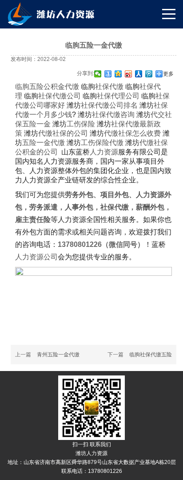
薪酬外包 (150, 207)
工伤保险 (73, 124)
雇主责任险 (33, 219)
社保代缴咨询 (106, 114)
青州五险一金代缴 (58, 354)
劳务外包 (79, 194)
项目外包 (114, 194)
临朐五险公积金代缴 (47, 86)
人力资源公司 (36, 257)
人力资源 (104, 152)
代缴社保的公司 (56, 133)
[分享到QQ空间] (118, 73)
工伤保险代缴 (95, 142)
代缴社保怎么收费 (125, 133)
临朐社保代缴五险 (150, 354)
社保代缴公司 (52, 96)
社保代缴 (102, 86)
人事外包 (79, 207)
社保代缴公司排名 (102, 105)
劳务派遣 (43, 207)
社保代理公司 (111, 96)
